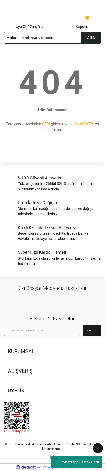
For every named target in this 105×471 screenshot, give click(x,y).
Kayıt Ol (92, 330)
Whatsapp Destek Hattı (80, 462)
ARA (91, 37)
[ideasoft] (26, 467)
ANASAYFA (83, 124)
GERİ (46, 124)
